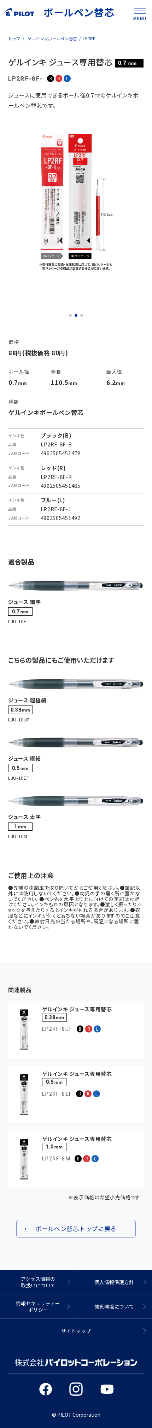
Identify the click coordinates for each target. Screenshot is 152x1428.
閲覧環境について (114, 1306)
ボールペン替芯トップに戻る (76, 1228)
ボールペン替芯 (79, 12)
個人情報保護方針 (114, 1282)
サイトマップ (76, 1330)
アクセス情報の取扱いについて (38, 1282)
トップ (14, 38)
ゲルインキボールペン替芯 (51, 38)
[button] (70, 315)
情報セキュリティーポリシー (38, 1306)
